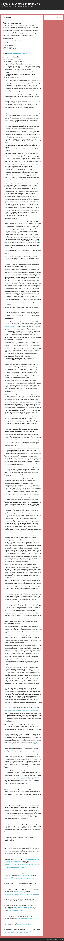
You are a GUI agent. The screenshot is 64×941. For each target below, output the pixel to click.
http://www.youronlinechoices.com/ (11, 326)
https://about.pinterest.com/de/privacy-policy (27, 900)
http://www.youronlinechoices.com (31, 866)
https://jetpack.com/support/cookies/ (24, 778)
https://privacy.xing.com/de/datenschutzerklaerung (28, 918)
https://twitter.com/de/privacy (20, 891)
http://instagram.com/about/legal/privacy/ (26, 885)
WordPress (53, 939)
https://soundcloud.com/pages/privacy (25, 931)
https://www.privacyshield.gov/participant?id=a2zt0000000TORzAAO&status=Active (21, 894)
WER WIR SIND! (5, 11)
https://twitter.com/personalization (11, 892)
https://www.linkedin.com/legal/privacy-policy (23, 907)
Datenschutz (47, 11)
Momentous (60, 939)
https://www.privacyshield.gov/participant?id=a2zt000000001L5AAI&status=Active (21, 710)
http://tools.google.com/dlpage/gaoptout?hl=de (26, 743)
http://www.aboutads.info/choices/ (25, 324)
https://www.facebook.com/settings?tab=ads (13, 866)
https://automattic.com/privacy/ (31, 555)
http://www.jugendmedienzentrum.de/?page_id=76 (17, 53)
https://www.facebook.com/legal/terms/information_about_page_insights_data (20, 864)
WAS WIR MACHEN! (14, 11)
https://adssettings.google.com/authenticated (13, 877)
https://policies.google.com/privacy (12, 750)
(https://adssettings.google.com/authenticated (28, 751)
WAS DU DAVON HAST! (25, 11)
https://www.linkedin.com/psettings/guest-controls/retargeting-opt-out (18, 908)
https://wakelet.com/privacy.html (24, 924)
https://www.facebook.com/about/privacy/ (12, 862)
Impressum (54, 11)
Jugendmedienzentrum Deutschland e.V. (21, 4)
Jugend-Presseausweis (37, 11)
